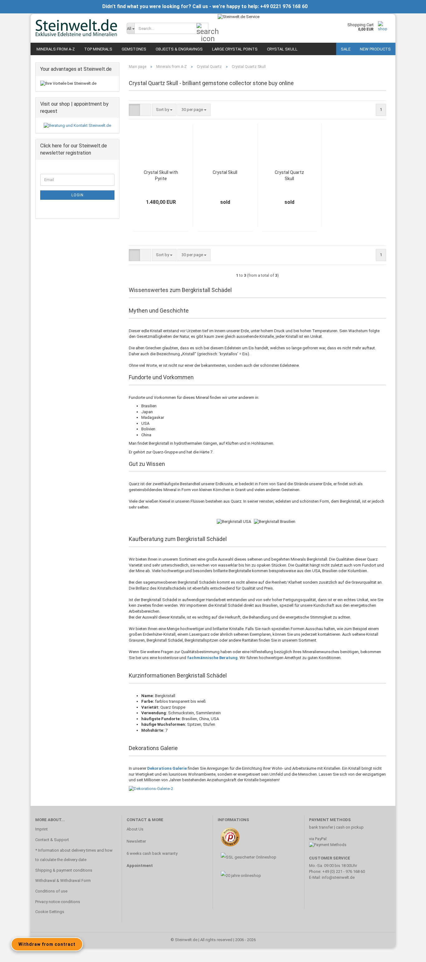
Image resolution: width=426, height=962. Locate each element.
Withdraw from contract (46, 944)
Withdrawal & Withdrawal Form (63, 880)
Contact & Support (52, 839)
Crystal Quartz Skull (289, 175)
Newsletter (136, 841)
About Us (135, 829)
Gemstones (134, 49)
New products (375, 49)
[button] (134, 110)
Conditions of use (51, 891)
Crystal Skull (282, 49)
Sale (346, 49)
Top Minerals (98, 49)
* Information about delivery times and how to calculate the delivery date (74, 855)
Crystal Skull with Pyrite (161, 175)
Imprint (41, 829)
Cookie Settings (49, 911)
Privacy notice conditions (57, 901)
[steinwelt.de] (76, 28)
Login (77, 195)
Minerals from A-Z (55, 49)
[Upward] (408, 952)
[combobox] (164, 110)
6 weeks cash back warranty (152, 853)
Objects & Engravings (179, 49)
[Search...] (202, 28)
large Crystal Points (235, 49)
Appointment (140, 865)
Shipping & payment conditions (63, 870)
